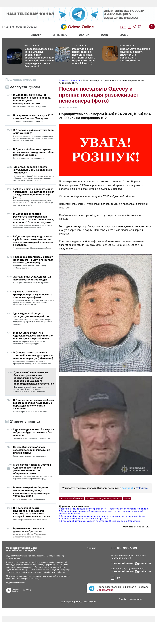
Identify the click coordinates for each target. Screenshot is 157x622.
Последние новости (20, 79)
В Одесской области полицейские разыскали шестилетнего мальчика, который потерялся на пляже (101, 512)
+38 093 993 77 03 (124, 548)
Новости (35, 34)
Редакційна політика (15, 582)
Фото (104, 34)
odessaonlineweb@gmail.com (131, 563)
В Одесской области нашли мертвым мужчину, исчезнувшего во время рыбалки (102, 516)
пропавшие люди (93, 498)
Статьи (84, 34)
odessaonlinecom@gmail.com (131, 571)
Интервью (60, 34)
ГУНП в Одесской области (71, 498)
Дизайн (122, 599)
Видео (124, 34)
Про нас (91, 548)
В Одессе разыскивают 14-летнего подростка (83, 518)
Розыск (127, 498)
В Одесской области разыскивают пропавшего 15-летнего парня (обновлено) (100, 521)
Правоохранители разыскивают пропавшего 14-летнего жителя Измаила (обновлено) (104, 508)
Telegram (142, 488)
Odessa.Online (105, 589)
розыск (107, 498)
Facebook (127, 488)
